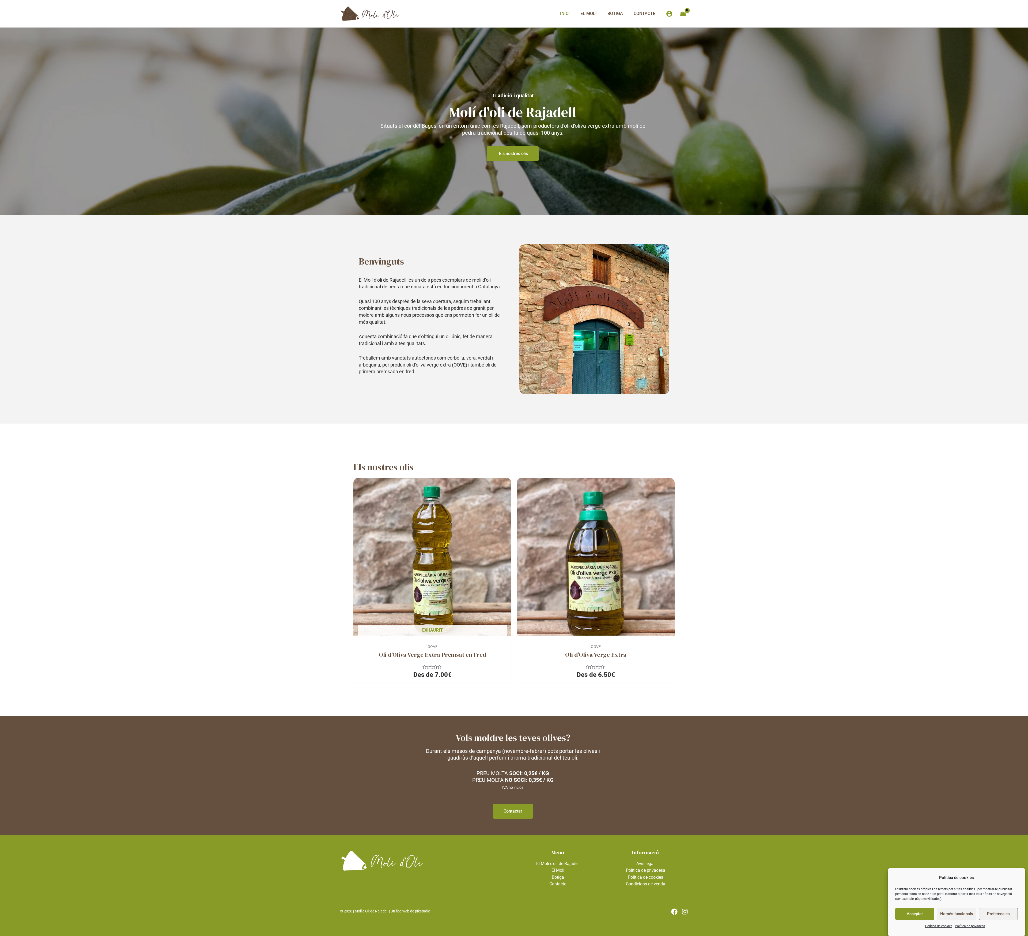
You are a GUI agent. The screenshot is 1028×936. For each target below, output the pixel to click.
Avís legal (645, 863)
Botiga (615, 13)
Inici (565, 13)
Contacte (644, 13)
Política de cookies (938, 926)
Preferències (998, 913)
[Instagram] (685, 911)
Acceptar (915, 913)
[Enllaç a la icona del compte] (669, 13)
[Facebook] (674, 911)
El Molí (588, 13)
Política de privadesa (970, 926)
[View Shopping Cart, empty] (683, 13)
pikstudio (422, 911)
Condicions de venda (645, 883)
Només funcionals (956, 913)
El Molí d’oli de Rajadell (558, 863)
